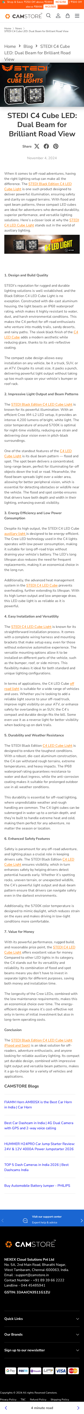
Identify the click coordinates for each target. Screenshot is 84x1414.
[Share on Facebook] (46, 146)
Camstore (51, 1392)
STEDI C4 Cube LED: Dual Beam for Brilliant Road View (36, 31)
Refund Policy (38, 1399)
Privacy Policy (8, 1399)
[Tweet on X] (37, 146)
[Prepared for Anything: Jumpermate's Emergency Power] (6, 1408)
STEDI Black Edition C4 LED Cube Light (41, 404)
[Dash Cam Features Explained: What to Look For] (78, 1408)
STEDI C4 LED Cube (42, 585)
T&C (23, 1399)
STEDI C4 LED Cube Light (31, 626)
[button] (67, 15)
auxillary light (15, 533)
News (18, 28)
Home (7, 28)
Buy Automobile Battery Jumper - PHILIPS (37, 1185)
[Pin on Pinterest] (56, 146)
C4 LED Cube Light (57, 745)
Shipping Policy (60, 1399)
